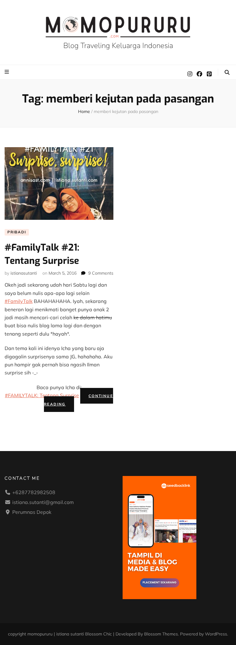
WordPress (216, 634)
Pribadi (16, 232)
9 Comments (100, 273)
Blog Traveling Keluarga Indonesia (118, 45)
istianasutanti (23, 273)
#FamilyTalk (19, 301)
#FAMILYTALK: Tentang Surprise (42, 395)
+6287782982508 (33, 492)
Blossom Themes (161, 634)
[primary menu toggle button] (7, 71)
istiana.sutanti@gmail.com (43, 502)
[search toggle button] (227, 72)
